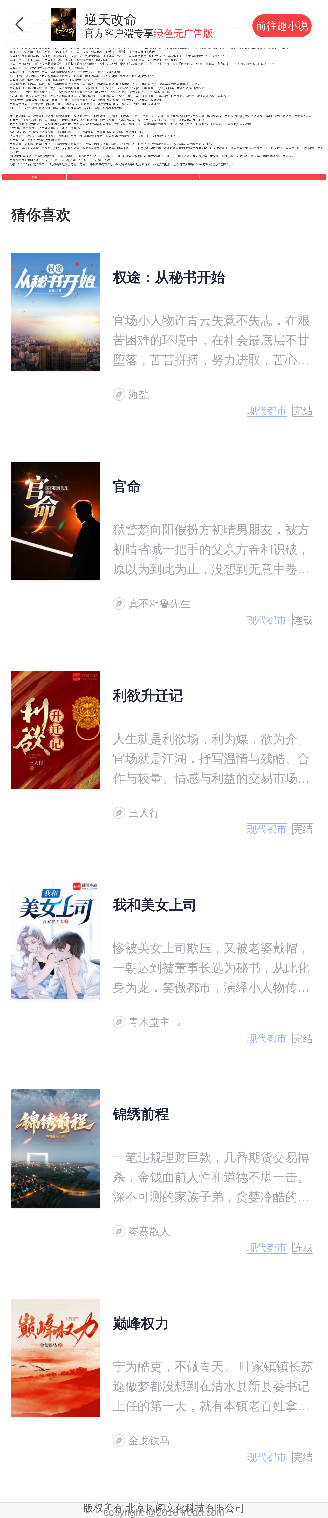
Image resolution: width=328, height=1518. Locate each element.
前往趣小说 (282, 26)
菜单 (34, 176)
